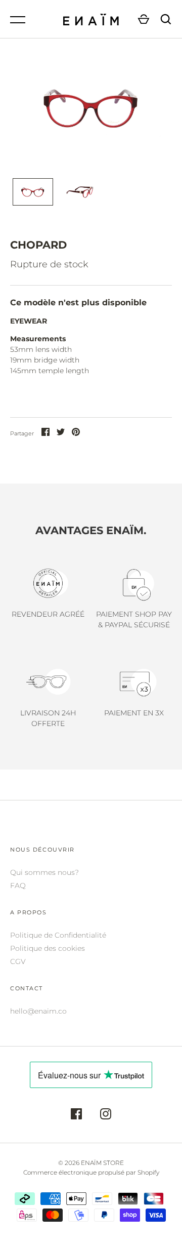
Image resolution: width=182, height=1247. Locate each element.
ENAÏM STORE (102, 1162)
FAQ (18, 885)
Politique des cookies (47, 948)
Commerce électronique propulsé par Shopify (91, 1172)
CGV (18, 961)
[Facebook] (76, 1115)
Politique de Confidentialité (58, 935)
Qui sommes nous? (44, 872)
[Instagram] (105, 1115)
